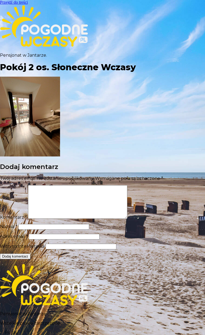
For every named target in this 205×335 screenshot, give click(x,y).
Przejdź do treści (14, 2)
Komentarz (13, 217)
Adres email (14, 236)
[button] (102, 332)
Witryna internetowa (22, 246)
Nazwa (8, 226)
